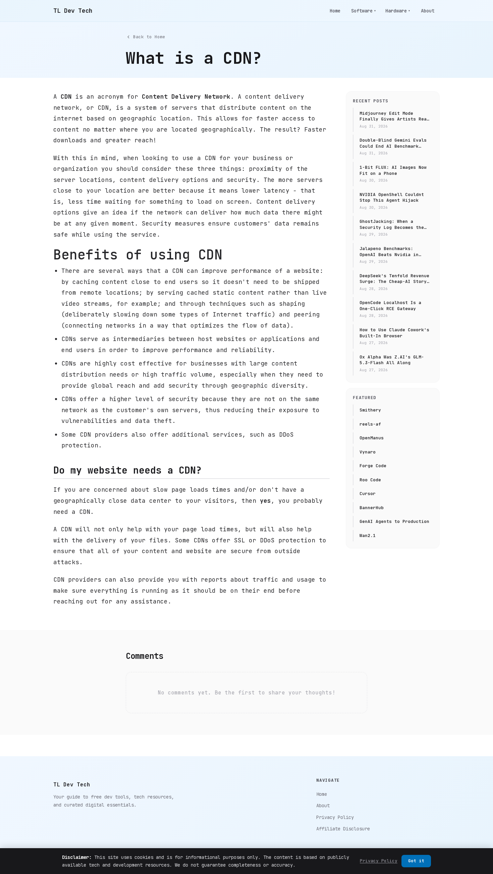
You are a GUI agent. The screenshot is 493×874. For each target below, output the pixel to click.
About (427, 11)
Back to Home (149, 37)
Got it (416, 861)
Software (363, 11)
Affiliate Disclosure (343, 829)
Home (335, 11)
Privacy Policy (335, 817)
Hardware (397, 11)
